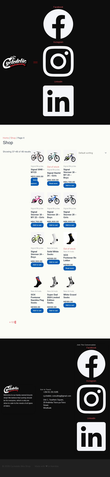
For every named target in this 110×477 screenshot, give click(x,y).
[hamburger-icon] (35, 62)
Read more (53, 183)
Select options (34, 181)
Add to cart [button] (70, 185)
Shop (13, 138)
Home (6, 138)
